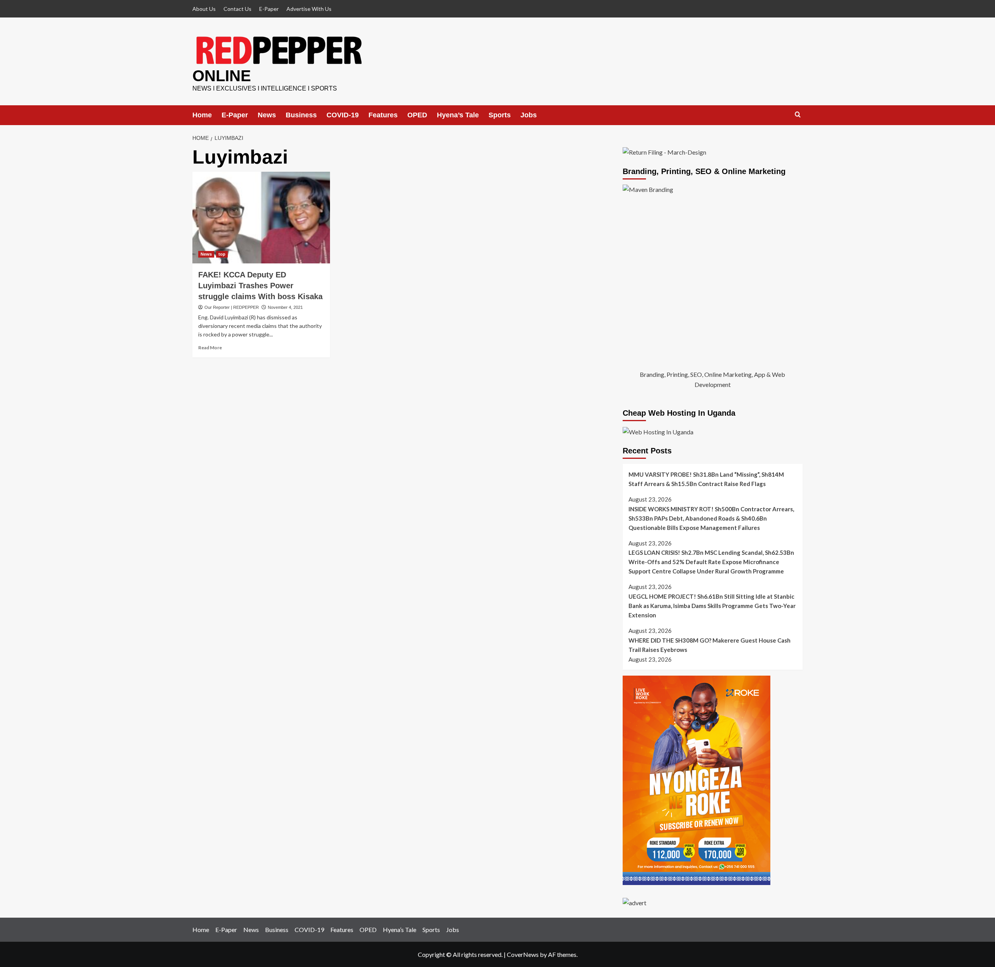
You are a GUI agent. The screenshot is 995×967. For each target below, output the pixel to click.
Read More (210, 347)
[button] (798, 115)
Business (301, 115)
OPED (417, 115)
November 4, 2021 (285, 307)
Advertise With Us (309, 8)
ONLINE (221, 75)
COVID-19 (342, 115)
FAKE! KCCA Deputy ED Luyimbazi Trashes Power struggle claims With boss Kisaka (260, 285)
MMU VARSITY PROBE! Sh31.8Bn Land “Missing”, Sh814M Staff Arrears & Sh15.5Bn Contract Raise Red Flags (706, 479)
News (267, 115)
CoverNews (523, 954)
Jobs (528, 115)
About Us (204, 8)
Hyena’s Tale (458, 115)
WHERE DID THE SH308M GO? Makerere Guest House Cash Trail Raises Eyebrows (709, 645)
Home (202, 115)
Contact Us (237, 8)
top (221, 254)
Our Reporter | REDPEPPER (231, 307)
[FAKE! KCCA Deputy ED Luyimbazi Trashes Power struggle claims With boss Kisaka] (261, 217)
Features (383, 115)
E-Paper (269, 8)
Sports (500, 115)
